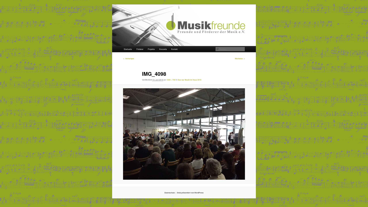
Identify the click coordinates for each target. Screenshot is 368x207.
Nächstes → (240, 58)
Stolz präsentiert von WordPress (190, 192)
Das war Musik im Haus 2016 (189, 79)
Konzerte (163, 49)
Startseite (128, 49)
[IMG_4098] (184, 134)
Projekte (151, 49)
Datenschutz (169, 192)
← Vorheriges (128, 58)
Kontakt (174, 49)
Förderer (139, 49)
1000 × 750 (170, 79)
